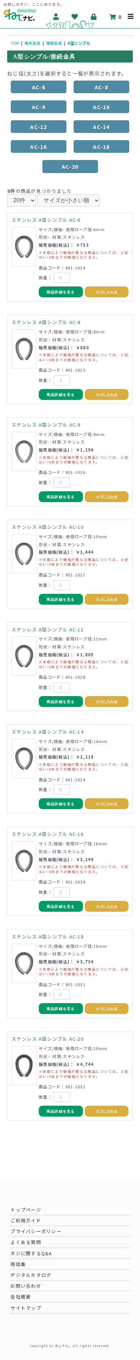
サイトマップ (25, 1307)
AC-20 (70, 166)
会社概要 (20, 1296)
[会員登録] (56, 17)
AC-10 (101, 107)
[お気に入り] (75, 17)
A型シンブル (78, 43)
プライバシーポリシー (36, 1231)
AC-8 (101, 87)
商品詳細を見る (61, 292)
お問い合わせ (25, 1285)
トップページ (25, 1209)
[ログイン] (94, 17)
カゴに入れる (106, 292)
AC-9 (38, 107)
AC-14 (101, 126)
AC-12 (38, 126)
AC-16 (38, 146)
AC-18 (101, 146)
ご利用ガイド (25, 1220)
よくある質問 (25, 1242)
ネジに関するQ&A (31, 1253)
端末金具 (32, 43)
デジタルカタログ (30, 1275)
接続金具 (54, 43)
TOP (15, 43)
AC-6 (38, 87)
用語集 (18, 1264)
